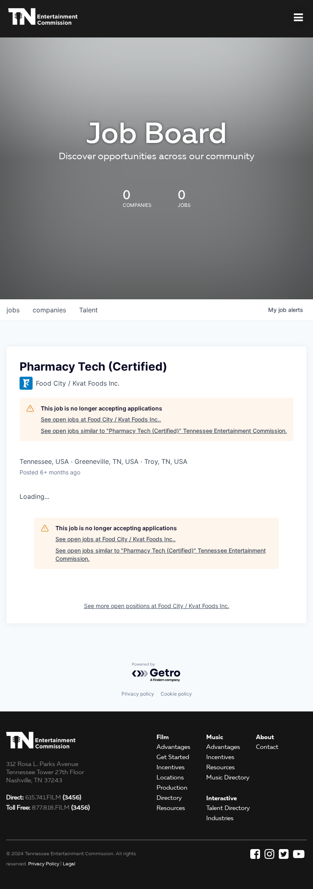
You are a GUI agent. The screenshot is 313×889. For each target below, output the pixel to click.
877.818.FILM (48, 807)
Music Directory (227, 777)
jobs (13, 310)
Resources (170, 808)
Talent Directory (228, 808)
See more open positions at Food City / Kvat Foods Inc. (156, 605)
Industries (220, 818)
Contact (267, 747)
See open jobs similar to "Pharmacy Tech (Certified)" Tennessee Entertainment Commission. (164, 430)
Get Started (172, 757)
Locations (170, 777)
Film (162, 737)
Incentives (170, 767)
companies (49, 310)
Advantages (173, 747)
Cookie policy (176, 694)
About (265, 737)
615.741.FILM (43, 797)
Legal (69, 863)
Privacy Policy (43, 863)
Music (214, 737)
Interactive (221, 798)
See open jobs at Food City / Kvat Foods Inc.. (101, 419)
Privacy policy (137, 694)
